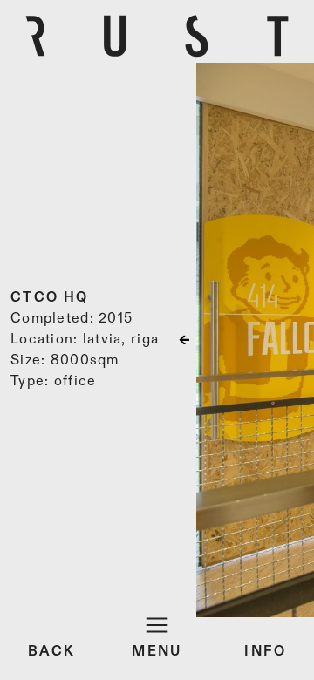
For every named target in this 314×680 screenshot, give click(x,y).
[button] (266, 340)
